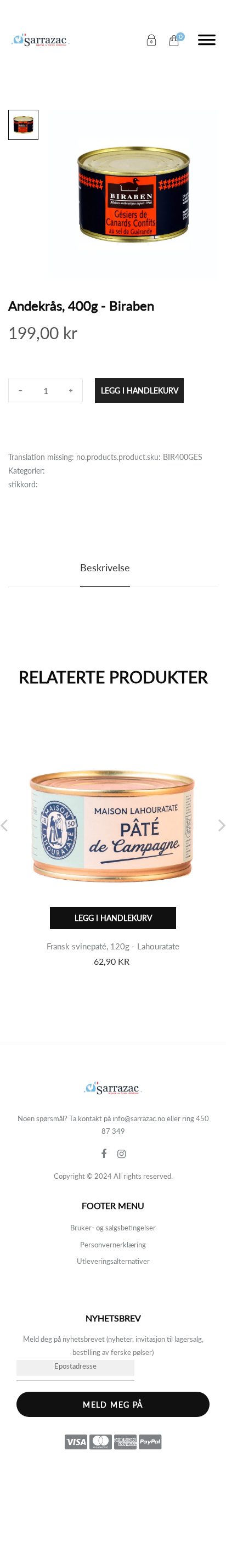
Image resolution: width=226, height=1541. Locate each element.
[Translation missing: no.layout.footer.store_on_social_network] (109, 1154)
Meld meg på (113, 1404)
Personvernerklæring (113, 1244)
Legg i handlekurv (139, 390)
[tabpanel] (133, 194)
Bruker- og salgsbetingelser (113, 1227)
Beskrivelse (105, 567)
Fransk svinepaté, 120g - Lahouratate (113, 946)
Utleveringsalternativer (113, 1261)
